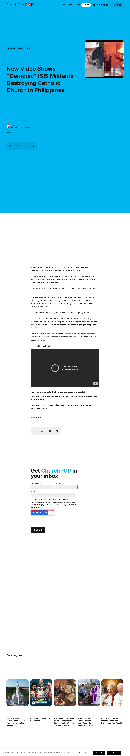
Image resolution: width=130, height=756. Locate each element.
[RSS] (107, 5)
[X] (97, 5)
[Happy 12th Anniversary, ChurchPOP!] (41, 692)
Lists (78, 5)
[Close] (127, 752)
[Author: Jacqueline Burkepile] (104, 702)
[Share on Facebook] (10, 146)
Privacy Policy (35, 507)
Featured (20, 48)
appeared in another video (61, 337)
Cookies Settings (84, 753)
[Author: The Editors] (8, 126)
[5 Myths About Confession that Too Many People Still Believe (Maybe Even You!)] (89, 692)
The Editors (14, 125)
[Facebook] (94, 5)
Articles (71, 5)
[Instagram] (100, 5)
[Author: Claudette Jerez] (9, 702)
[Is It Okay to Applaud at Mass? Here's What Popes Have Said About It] (112, 692)
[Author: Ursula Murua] (33, 702)
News (28, 48)
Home (64, 5)
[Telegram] (104, 5)
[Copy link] (33, 146)
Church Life (11, 48)
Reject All (99, 753)
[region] (65, 752)
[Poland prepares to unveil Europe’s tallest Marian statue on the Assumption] (17, 692)
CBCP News (54, 279)
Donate (86, 5)
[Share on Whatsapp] (18, 146)
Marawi (41, 279)
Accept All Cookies (114, 753)
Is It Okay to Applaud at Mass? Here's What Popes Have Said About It (111, 720)
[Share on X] (25, 146)
